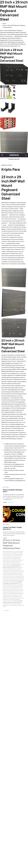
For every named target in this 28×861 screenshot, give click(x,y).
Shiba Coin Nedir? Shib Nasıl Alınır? (12, 491)
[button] (2, 155)
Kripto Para (6, 487)
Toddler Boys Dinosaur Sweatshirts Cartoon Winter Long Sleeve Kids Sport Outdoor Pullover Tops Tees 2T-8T (15, 446)
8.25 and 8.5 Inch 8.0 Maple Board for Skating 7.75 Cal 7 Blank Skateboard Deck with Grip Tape (14, 466)
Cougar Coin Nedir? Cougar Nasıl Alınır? (12, 528)
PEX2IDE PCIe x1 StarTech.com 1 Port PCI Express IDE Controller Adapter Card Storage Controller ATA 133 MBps (15, 452)
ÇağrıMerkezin (14, 155)
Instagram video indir (14, 159)
